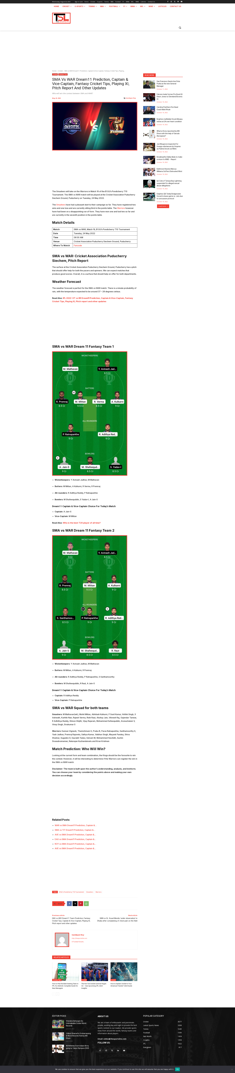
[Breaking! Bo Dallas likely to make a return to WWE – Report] (149, 160)
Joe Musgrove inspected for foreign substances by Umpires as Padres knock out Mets (169, 146)
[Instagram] (171, 1)
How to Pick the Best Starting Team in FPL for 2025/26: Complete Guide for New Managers (65, 986)
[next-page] (57, 994)
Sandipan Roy (131, 98)
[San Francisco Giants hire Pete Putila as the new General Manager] (149, 84)
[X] (174, 1)
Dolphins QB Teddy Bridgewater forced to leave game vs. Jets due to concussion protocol (170, 196)
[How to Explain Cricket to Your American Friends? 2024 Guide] (124, 971)
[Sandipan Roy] (62, 940)
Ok (177, 1069)
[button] (180, 28)
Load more (162, 206)
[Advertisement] (117, 49)
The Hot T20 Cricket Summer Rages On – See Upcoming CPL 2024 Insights (93, 986)
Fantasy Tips (63, 74)
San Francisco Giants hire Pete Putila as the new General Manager (168, 83)
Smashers (61, 204)
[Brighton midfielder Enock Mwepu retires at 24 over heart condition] (149, 122)
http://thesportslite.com (79, 938)
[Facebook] (167, 1)
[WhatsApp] (86, 903)
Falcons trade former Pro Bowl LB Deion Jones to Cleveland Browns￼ (169, 96)
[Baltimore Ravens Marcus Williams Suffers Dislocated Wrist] (149, 172)
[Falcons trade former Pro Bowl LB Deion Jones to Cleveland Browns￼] (149, 97)
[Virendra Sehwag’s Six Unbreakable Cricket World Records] (58, 1024)
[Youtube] (181, 1)
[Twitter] (112, 1050)
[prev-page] (53, 994)
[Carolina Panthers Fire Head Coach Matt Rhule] (149, 110)
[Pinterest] (80, 903)
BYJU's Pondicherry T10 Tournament (71, 892)
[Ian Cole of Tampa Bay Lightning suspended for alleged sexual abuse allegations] (149, 184)
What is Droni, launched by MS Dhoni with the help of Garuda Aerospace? (168, 133)
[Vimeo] (178, 1)
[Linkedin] (118, 1050)
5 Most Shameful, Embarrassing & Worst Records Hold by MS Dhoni (78, 1035)
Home (54, 71)
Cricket (60, 71)
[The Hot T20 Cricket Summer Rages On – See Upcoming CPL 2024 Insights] (94, 971)
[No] (232, 1069)
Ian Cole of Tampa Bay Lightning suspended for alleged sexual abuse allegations (169, 183)
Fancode (78, 245)
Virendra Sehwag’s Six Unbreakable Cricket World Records (76, 1023)
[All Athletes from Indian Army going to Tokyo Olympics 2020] (58, 1049)
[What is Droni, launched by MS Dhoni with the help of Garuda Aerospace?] (149, 134)
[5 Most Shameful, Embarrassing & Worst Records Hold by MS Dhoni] (58, 1036)
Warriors (121, 208)
